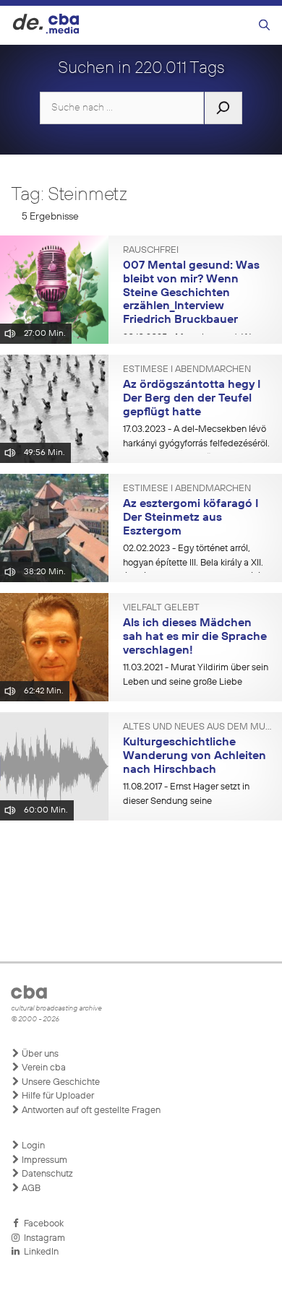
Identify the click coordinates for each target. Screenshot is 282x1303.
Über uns (39, 1054)
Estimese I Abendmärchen (187, 369)
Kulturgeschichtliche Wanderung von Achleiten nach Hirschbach (194, 756)
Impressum (43, 1160)
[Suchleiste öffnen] (264, 26)
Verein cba (43, 1068)
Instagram (42, 1238)
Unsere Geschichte (60, 1082)
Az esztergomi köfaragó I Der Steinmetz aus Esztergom (190, 517)
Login (32, 1146)
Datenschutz (46, 1174)
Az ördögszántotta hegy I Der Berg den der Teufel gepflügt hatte (191, 398)
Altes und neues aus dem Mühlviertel (197, 727)
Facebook (42, 1224)
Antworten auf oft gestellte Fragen (90, 1110)
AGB (30, 1188)
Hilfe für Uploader (57, 1096)
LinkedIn (39, 1252)
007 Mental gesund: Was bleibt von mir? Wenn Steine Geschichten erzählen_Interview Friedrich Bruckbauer (191, 293)
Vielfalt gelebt (161, 608)
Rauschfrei (151, 250)
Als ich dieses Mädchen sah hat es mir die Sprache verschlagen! (195, 637)
